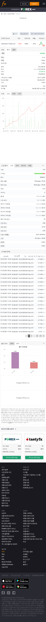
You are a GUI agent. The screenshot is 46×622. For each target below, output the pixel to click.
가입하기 (34, 4)
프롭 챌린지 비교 (28, 534)
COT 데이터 (5, 493)
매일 (29, 165)
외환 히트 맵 (6, 500)
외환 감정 (26, 485)
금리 (3, 475)
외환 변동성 (5, 482)
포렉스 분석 (5, 490)
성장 (8, 94)
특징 (3, 554)
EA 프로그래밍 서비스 (9, 523)
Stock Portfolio (6, 562)
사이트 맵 (26, 575)
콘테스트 (26, 480)
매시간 (23, 165)
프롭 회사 (26, 531)
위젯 (3, 551)
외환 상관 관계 (6, 485)
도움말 (10, 422)
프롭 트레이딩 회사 (8, 516)
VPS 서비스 (5, 518)
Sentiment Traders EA (8, 44)
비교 (24, 541)
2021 (18, 343)
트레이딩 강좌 (6, 541)
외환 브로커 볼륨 (28, 521)
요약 (17, 165)
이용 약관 (5, 575)
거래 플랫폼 (5, 534)
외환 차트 (26, 482)
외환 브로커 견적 (28, 516)
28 (37, 336)
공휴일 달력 (5, 477)
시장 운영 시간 (6, 472)
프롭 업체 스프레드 (29, 536)
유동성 (4, 495)
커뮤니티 (26, 470)
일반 (13, 49)
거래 (11, 165)
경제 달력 (5, 470)
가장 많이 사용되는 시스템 (31, 475)
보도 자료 (26, 526)
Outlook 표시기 (28, 488)
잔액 (13, 94)
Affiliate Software (7, 564)
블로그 (25, 564)
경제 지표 (5, 503)
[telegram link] (14, 593)
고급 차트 (5, 567)
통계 (8, 49)
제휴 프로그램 (6, 526)
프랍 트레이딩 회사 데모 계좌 (32, 539)
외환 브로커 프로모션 (30, 523)
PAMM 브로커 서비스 (9, 528)
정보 (24, 562)
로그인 (24, 4)
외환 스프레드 (27, 513)
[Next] (43, 335)
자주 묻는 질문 (28, 551)
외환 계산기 (5, 498)
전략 (24, 477)
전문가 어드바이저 (8, 536)
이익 (19, 94)
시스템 (25, 472)
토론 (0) (25, 34)
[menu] (44, 3)
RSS (3, 559)
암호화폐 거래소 (7, 539)
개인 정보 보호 (15, 575)
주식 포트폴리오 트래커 (9, 544)
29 (40, 336)
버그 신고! (26, 559)
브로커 (4, 513)
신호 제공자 (5, 521)
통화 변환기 (5, 506)
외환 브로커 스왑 (28, 518)
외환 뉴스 (5, 488)
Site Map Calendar (38, 575)
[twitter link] (8, 593)
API (3, 557)
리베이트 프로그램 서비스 (10, 531)
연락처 (25, 557)
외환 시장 (5, 480)
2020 (12, 343)
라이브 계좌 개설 (11, 457)
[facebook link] (3, 593)
